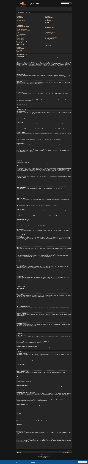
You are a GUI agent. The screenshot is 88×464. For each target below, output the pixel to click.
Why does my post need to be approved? (21, 41)
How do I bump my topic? (19, 42)
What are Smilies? (18, 46)
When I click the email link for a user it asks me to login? (23, 30)
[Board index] (23, 4)
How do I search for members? (48, 33)
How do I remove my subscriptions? (49, 39)
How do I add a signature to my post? (21, 34)
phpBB (46, 134)
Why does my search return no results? (49, 31)
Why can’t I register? (19, 16)
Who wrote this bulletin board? (48, 45)
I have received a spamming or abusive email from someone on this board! (54, 24)
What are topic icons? (19, 51)
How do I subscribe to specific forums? (49, 38)
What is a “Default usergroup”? (48, 19)
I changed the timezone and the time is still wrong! (22, 26)
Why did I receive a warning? (20, 39)
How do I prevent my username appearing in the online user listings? (24, 24)
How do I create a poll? (19, 35)
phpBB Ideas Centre (53, 432)
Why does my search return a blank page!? (50, 32)
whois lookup (18, 438)
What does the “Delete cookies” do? (20, 21)
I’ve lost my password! (19, 19)
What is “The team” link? (48, 20)
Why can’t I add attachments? (20, 38)
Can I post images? (18, 47)
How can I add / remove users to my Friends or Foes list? (52, 28)
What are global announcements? (20, 48)
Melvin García (48, 454)
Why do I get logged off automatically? (21, 20)
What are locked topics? (19, 50)
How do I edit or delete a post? (20, 33)
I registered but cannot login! (19, 17)
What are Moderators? (47, 15)
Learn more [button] (33, 462)
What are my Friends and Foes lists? (49, 27)
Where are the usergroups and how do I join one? (51, 17)
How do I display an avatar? (19, 28)
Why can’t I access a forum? (20, 37)
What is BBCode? (18, 45)
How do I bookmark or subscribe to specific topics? (51, 37)
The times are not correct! (19, 25)
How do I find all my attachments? (49, 42)
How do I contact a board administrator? (49, 47)
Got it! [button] (82, 462)
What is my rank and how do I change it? (21, 29)
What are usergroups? (47, 16)
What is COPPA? (18, 15)
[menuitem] (21, 8)
